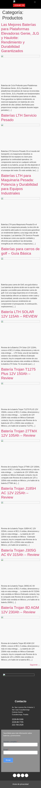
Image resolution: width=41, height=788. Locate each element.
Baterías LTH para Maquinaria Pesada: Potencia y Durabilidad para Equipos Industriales (19, 184)
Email (6, 749)
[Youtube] (22, 775)
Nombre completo (10, 741)
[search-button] (6, 5)
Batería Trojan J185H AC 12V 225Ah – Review (18, 492)
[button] (35, 2)
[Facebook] (18, 775)
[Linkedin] (14, 775)
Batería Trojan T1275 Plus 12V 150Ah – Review (18, 373)
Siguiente (35, 665)
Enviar (8, 760)
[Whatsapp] (26, 775)
